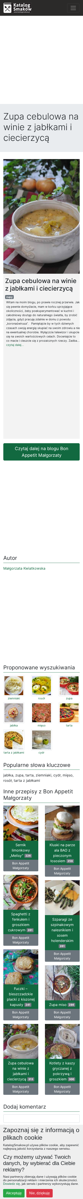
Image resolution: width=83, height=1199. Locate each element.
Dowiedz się (11, 1183)
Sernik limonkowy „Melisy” (20, 850)
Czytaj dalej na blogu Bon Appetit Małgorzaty (41, 452)
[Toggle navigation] (73, 8)
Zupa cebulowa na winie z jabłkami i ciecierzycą (20, 1071)
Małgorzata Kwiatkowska (24, 568)
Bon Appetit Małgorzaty (20, 865)
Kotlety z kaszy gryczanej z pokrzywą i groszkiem (62, 1071)
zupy (9, 297)
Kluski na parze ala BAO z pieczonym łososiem (62, 853)
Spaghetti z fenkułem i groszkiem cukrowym (20, 922)
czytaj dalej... (15, 345)
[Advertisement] (41, 61)
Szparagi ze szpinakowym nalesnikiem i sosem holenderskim (62, 932)
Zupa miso (61, 1004)
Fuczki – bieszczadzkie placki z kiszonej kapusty (21, 996)
